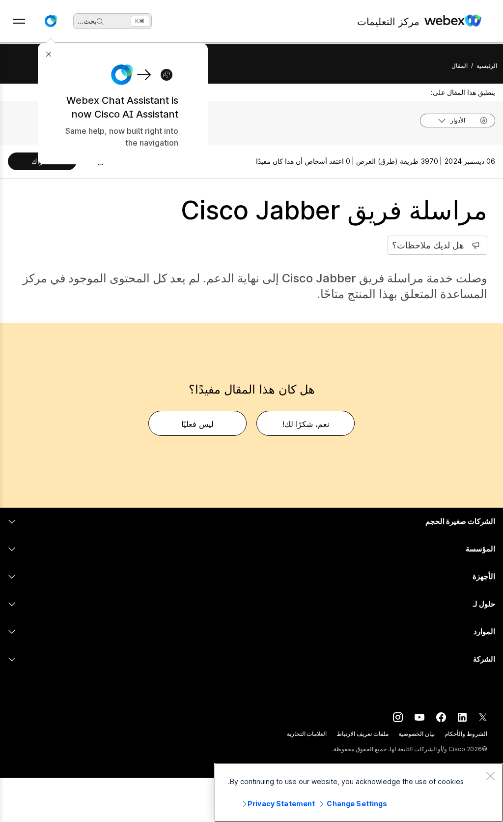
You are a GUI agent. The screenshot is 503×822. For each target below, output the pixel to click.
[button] (50, 21)
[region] (358, 792)
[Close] (490, 776)
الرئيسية (486, 65)
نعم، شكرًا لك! (305, 424)
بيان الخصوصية (416, 733)
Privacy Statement (281, 803)
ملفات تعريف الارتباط (362, 733)
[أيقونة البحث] (100, 21)
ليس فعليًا (197, 424)
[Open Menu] (19, 21)
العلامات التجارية (307, 733)
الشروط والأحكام (466, 733)
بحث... (87, 21)
